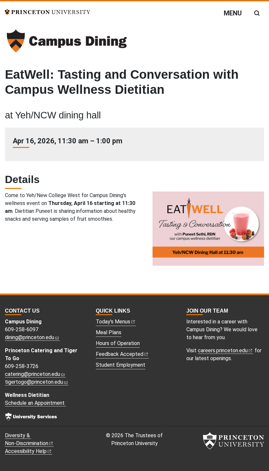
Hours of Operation (118, 343)
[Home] (66, 43)
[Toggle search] (256, 13)
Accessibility (26, 451)
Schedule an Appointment (35, 403)
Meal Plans (108, 332)
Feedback (119, 354)
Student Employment (120, 365)
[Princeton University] (47, 12)
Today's (113, 321)
